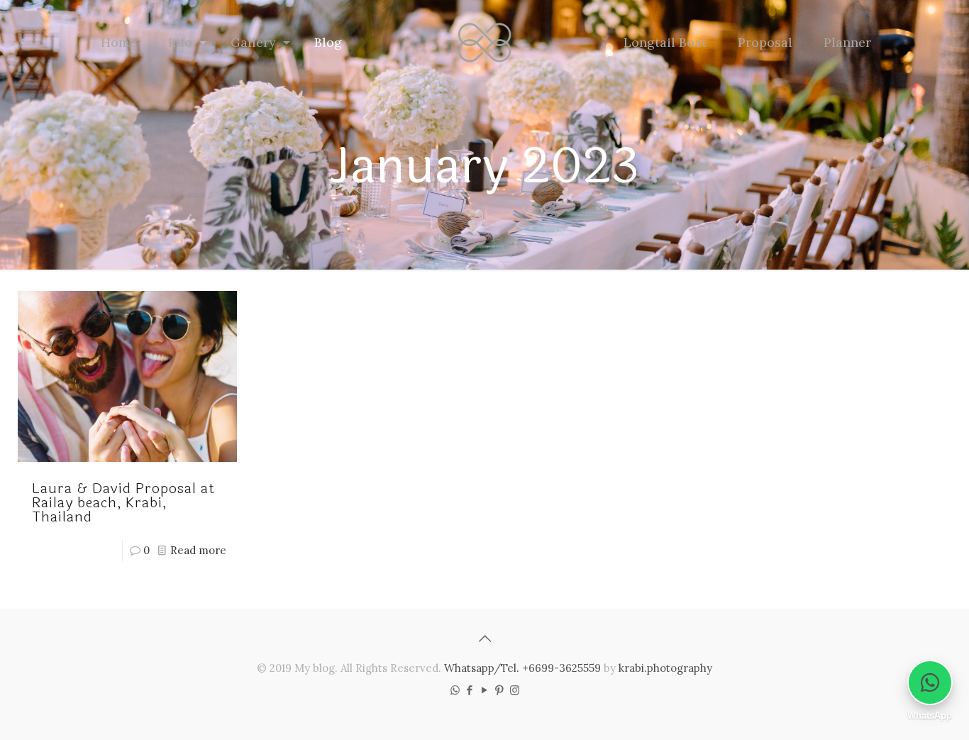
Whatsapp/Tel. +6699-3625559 (522, 668)
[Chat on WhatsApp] (930, 682)
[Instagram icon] (514, 690)
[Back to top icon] (484, 638)
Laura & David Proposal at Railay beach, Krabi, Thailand (124, 502)
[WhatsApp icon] (455, 690)
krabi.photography (665, 668)
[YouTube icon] (485, 690)
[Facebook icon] (470, 690)
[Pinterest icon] (499, 690)
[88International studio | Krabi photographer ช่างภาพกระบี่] (485, 42)
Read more (198, 550)
